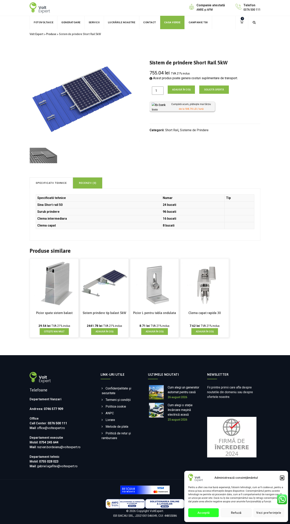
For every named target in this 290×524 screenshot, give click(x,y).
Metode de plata (117, 426)
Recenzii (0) (87, 182)
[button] (282, 478)
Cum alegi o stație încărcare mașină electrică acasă (180, 409)
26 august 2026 (177, 397)
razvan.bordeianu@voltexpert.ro (58, 447)
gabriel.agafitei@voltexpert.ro (57, 466)
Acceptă (203, 513)
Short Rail (171, 130)
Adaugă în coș (181, 89)
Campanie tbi (198, 22)
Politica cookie (116, 406)
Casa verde (172, 22)
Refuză (236, 513)
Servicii (94, 22)
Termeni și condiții (118, 400)
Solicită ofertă (214, 89)
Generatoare (70, 22)
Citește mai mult (54, 331)
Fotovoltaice (43, 22)
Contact (149, 22)
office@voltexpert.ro (51, 428)
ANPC (110, 413)
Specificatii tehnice (51, 182)
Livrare (110, 420)
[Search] (254, 22)
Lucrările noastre (121, 22)
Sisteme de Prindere (194, 130)
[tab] (51, 183)
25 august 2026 (177, 419)
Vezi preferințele (268, 513)
